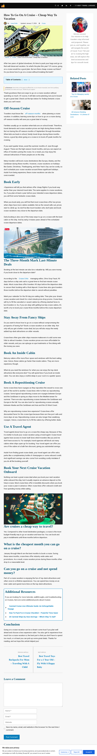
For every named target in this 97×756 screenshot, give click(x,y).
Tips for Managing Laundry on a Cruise (79, 95)
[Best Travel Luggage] (3, 5)
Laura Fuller (14, 23)
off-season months (32, 113)
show (25, 80)
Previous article (23, 652)
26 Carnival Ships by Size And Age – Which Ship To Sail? (32, 617)
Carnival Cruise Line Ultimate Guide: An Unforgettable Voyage (30, 607)
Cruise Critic (23, 278)
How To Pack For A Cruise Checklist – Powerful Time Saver (33, 613)
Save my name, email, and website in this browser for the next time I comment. (32, 728)
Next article (42, 652)
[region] (48, 750)
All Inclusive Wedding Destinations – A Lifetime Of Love (79, 114)
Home (7, 57)
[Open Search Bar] (55, 5)
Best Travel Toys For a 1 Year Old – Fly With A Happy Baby (46, 661)
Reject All (76, 752)
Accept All (89, 752)
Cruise (44, 23)
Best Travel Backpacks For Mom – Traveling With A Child (19, 661)
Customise (64, 752)
